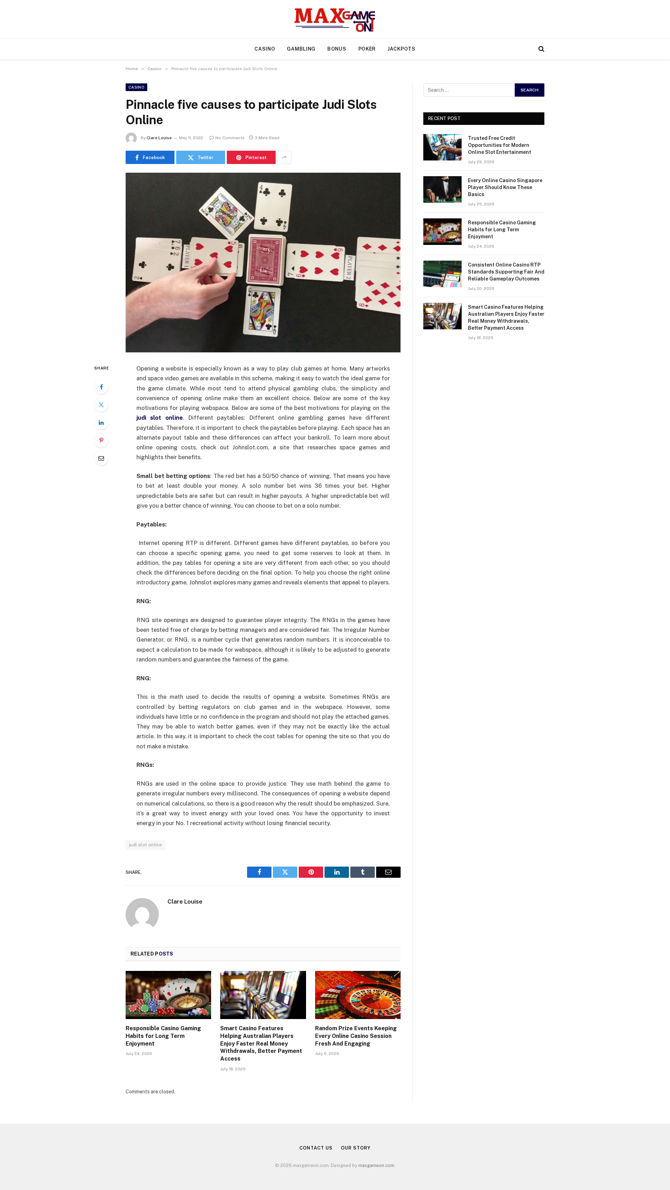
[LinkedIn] (101, 422)
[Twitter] (101, 405)
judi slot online (145, 844)
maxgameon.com (376, 1165)
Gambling (301, 49)
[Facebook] (101, 387)
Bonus (337, 49)
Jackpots (402, 49)
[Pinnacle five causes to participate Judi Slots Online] (263, 262)
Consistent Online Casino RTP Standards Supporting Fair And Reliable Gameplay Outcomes (506, 272)
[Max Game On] (335, 19)
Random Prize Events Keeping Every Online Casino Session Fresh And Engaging (356, 1036)
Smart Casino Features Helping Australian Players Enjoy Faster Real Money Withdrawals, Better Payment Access (261, 1043)
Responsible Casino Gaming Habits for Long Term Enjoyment (163, 1036)
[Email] (101, 458)
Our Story (355, 1148)
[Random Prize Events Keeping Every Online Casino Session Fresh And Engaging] (358, 995)
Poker (367, 49)
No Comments (230, 137)
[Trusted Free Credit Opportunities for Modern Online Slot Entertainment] (442, 147)
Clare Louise (159, 137)
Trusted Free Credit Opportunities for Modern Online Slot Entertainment (499, 145)
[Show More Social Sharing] (284, 157)
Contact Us (315, 1148)
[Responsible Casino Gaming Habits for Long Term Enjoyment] (168, 995)
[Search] (540, 49)
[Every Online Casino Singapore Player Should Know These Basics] (442, 189)
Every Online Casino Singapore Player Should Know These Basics (505, 187)
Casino (264, 49)
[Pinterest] (101, 440)
